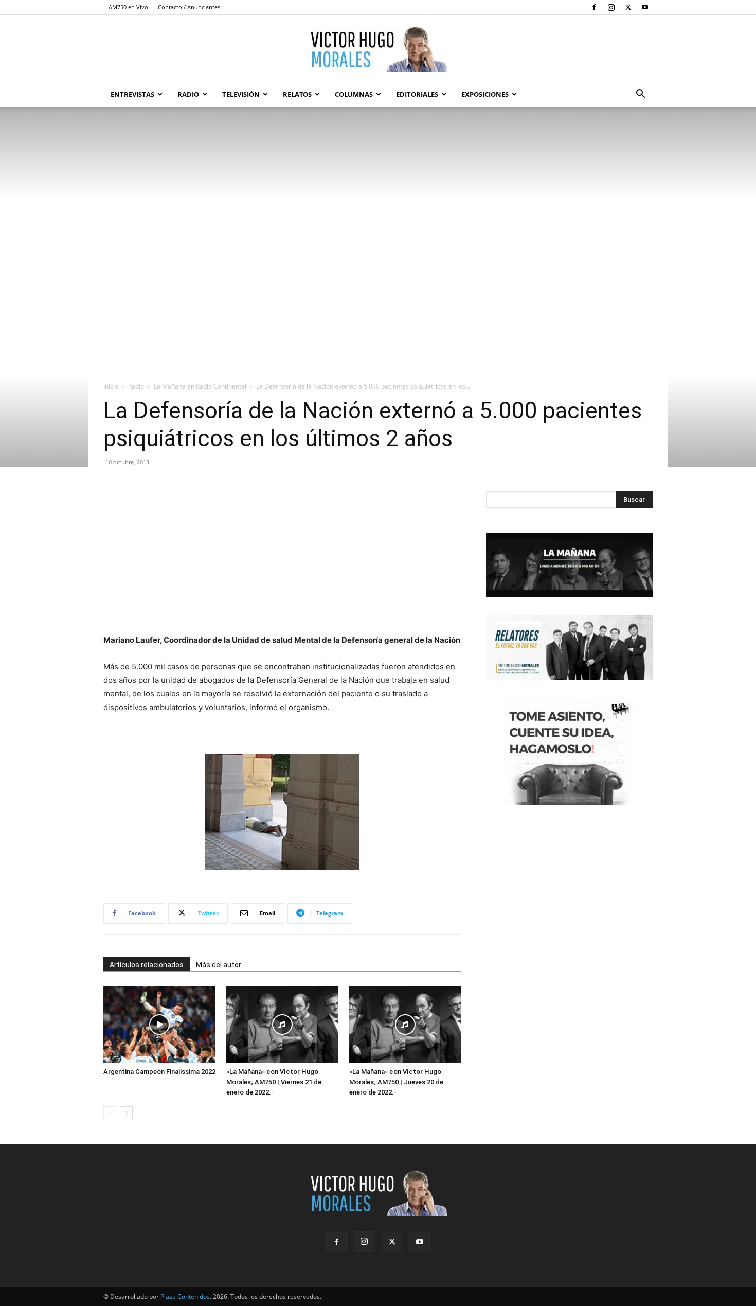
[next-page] (126, 1112)
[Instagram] (611, 7)
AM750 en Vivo (128, 7)
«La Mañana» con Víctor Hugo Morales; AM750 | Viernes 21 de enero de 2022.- (273, 1082)
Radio (188, 94)
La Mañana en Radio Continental (200, 386)
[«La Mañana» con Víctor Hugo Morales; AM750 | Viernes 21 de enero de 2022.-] (282, 1024)
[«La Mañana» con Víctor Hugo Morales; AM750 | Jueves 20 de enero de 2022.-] (405, 1024)
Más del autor (218, 965)
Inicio (110, 386)
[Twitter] (628, 7)
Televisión (241, 94)
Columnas (354, 94)
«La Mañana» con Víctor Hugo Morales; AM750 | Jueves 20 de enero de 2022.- (396, 1082)
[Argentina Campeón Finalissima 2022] (159, 1024)
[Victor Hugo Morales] (378, 49)
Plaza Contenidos (185, 1296)
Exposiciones (485, 94)
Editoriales (417, 94)
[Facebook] (594, 7)
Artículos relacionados (147, 965)
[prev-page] (109, 1112)
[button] (640, 95)
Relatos (297, 94)
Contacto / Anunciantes (189, 7)
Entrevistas (132, 94)
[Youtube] (645, 7)
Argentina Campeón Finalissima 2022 (159, 1071)
